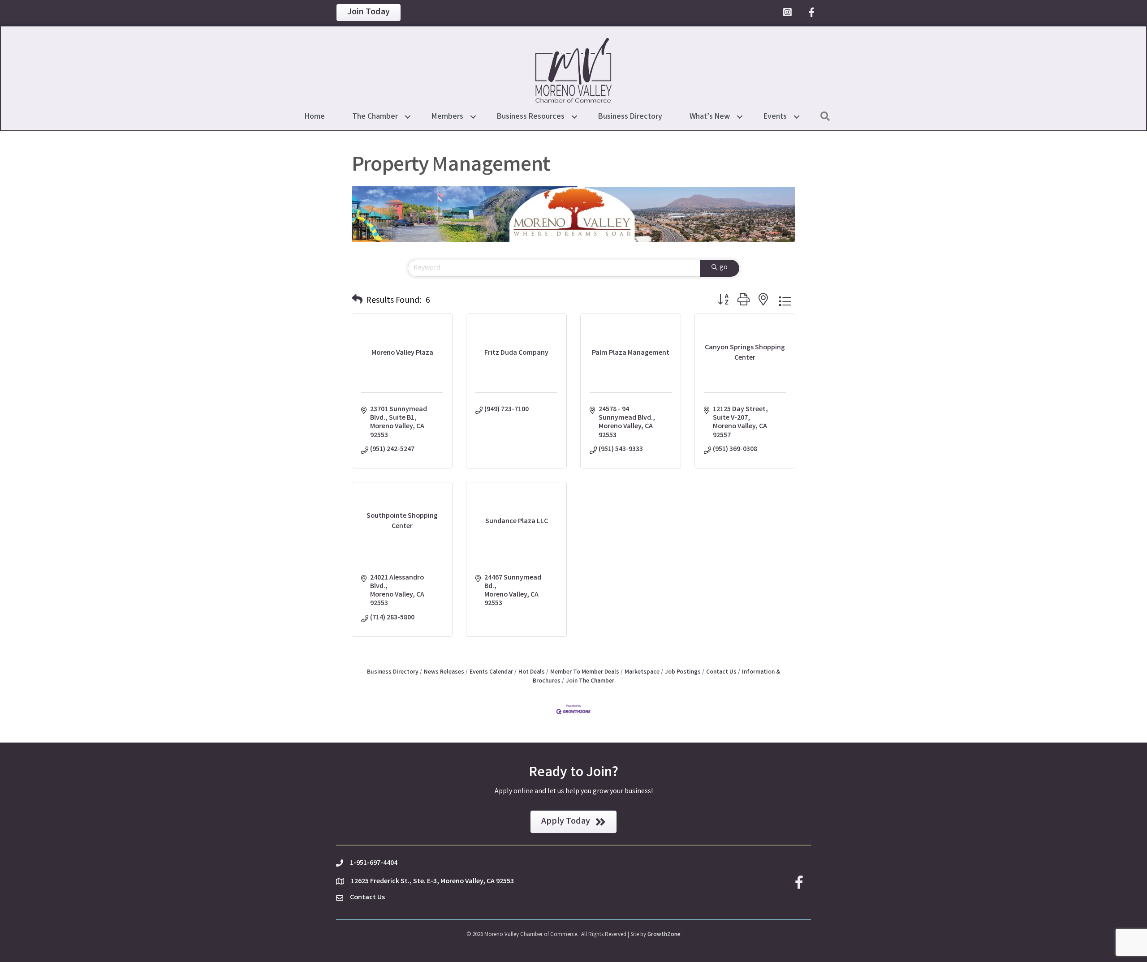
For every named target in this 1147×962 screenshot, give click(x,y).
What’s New (710, 117)
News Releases (444, 672)
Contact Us (721, 672)
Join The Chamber (590, 681)
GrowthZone (664, 935)
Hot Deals (531, 672)
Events (775, 117)
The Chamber (375, 117)
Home (315, 117)
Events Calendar (491, 672)
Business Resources (531, 117)
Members (447, 117)
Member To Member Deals (584, 672)
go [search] (724, 267)
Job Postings (683, 672)
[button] (357, 301)
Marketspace (642, 672)
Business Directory (630, 117)
